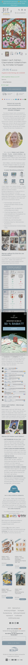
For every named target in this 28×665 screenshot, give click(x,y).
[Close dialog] (25, 314)
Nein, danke (14, 333)
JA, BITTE (14, 328)
